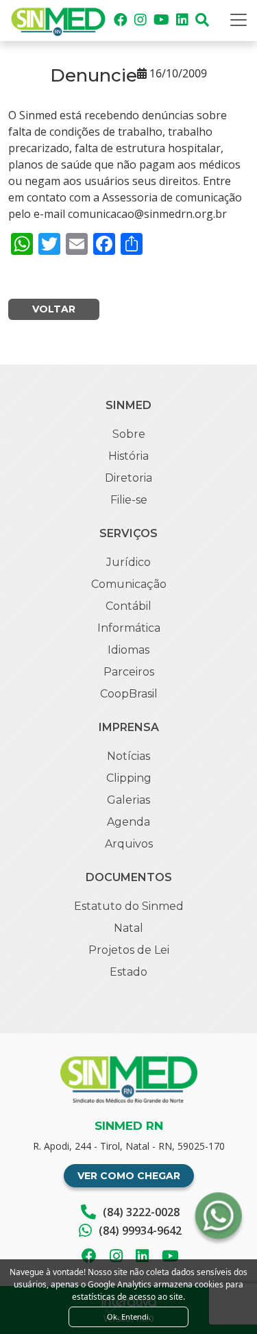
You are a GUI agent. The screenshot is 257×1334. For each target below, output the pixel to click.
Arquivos (129, 843)
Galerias (128, 799)
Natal (128, 928)
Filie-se (128, 499)
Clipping (128, 778)
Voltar (53, 309)
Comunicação (129, 584)
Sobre (128, 434)
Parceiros (128, 671)
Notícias (128, 756)
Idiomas (128, 649)
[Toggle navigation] (238, 20)
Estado (128, 971)
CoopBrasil (129, 693)
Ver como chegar (128, 1176)
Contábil (128, 606)
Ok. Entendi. (129, 1316)
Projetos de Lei (128, 949)
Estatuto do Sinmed (129, 906)
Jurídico (128, 562)
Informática (128, 627)
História (128, 455)
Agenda (128, 821)
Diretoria (128, 477)
